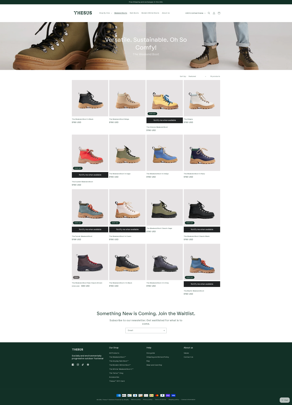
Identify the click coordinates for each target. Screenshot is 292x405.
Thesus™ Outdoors (108, 399)
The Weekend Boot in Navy (194, 174)
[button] (105, 13)
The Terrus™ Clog (116, 373)
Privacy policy (148, 399)
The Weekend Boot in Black (82, 119)
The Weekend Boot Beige (119, 119)
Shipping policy (174, 399)
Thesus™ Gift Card (117, 381)
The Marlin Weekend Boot (194, 291)
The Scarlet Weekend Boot (82, 182)
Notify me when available (165, 120)
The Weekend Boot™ (117, 357)
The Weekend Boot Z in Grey (157, 283)
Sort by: (183, 76)
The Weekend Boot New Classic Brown (87, 283)
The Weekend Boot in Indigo (157, 174)
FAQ (148, 361)
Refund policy (136, 399)
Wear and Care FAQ (154, 365)
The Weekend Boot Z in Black (120, 283)
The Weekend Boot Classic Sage (159, 228)
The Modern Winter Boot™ (120, 365)
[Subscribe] (163, 330)
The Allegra (188, 119)
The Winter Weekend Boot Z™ (121, 369)
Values (186, 353)
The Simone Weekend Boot (157, 127)
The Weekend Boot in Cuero (120, 236)
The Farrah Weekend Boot (82, 236)
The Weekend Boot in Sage (119, 174)
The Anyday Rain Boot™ (119, 361)
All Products (114, 353)
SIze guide (150, 353)
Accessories (114, 377)
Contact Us (188, 357)
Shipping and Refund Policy (157, 357)
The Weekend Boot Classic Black (197, 236)
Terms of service (160, 399)
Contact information (188, 399)
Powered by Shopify (122, 399)
